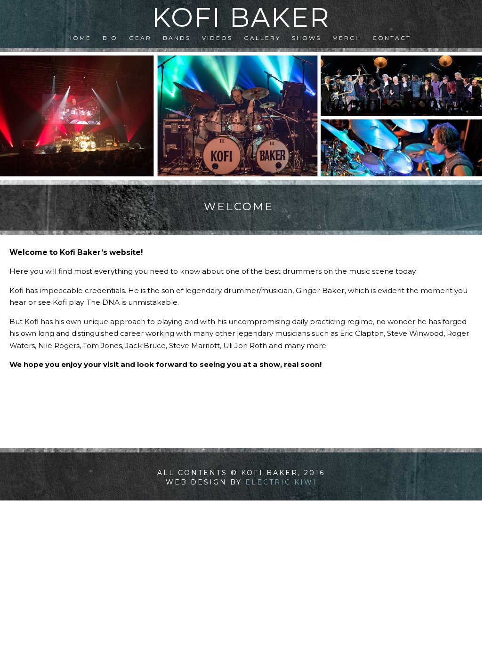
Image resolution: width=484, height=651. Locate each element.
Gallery (262, 37)
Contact (391, 37)
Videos (217, 37)
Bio (110, 37)
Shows (306, 37)
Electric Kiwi (281, 482)
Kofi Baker (241, 17)
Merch (346, 37)
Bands (177, 37)
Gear (140, 37)
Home (79, 37)
